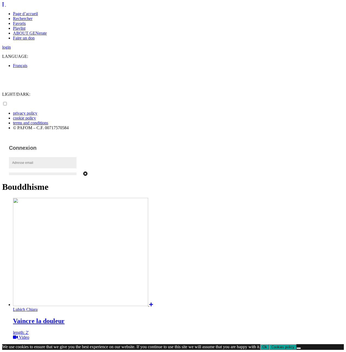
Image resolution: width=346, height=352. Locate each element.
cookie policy (24, 118)
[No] (299, 348)
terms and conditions (30, 123)
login (6, 47)
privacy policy (25, 113)
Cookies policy (282, 347)
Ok (264, 347)
